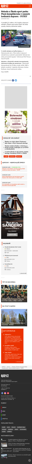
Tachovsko (23, 429)
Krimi (3, 411)
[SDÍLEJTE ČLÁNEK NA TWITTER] (16, 80)
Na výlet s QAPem (8, 306)
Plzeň (6, 156)
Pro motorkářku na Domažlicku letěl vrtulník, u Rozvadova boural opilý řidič (13, 184)
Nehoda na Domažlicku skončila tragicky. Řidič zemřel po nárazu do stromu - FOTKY (13, 169)
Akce (8, 427)
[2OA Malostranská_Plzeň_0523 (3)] (24, 46)
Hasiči (3, 431)
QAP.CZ (3, 367)
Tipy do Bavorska (8, 282)
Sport (4, 415)
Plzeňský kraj (21, 427)
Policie (13, 427)
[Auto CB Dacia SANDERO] (12, 216)
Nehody (19, 156)
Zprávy (8, 367)
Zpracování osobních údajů (7, 396)
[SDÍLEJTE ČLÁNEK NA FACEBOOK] (13, 80)
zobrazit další (23, 273)
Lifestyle (5, 418)
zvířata (9, 431)
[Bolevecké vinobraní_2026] (16, 122)
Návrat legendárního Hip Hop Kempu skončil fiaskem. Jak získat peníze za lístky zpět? (13, 177)
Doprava (12, 156)
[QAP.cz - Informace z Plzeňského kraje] (4, 6)
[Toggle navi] (30, 6)
